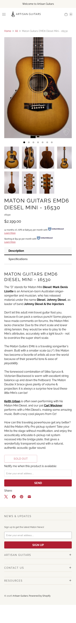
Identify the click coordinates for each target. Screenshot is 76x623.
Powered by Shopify (40, 595)
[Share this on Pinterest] (21, 497)
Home (7, 31)
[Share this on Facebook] (14, 497)
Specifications (18, 259)
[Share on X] (7, 497)
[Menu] (3, 14)
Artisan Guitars (20, 595)
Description (16, 250)
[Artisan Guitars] (26, 14)
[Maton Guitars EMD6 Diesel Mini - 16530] (38, 87)
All (16, 31)
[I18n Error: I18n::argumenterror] (11, 158)
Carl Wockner (53, 405)
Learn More (10, 233)
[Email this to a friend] (29, 497)
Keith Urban (12, 401)
